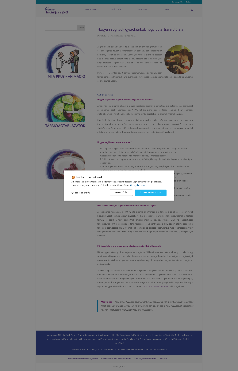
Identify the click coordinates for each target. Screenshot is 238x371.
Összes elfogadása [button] (150, 192)
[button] (80, 192)
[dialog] (119, 186)
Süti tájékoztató (137, 185)
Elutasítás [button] (121, 192)
